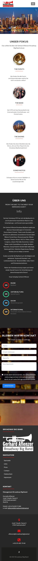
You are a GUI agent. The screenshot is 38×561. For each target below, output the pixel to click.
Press (6, 467)
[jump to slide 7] (25, 31)
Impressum (7, 477)
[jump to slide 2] (14, 31)
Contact (6, 470)
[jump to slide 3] (16, 31)
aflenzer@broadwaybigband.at (18, 508)
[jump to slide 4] (19, 31)
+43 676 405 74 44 (19, 543)
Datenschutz (8, 474)
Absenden (8, 386)
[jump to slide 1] (12, 31)
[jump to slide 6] (23, 31)
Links (5, 464)
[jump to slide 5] (21, 31)
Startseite (7, 460)
